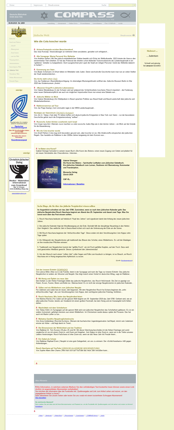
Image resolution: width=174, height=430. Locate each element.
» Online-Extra (58, 415)
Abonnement (62, 23)
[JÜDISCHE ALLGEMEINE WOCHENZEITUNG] (81, 348)
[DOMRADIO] (62, 270)
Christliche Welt (14, 74)
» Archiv (102, 415)
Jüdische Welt (14, 70)
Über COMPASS (110, 23)
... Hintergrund (14, 49)
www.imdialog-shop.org (19, 193)
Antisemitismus (14, 63)
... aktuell (12, 46)
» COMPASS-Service (92, 415)
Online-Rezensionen (16, 77)
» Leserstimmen (79, 415)
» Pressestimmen (68, 415)
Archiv (120, 23)
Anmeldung (51, 23)
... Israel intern (14, 53)
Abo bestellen (40, 398)
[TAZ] (55, 79)
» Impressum (48, 415)
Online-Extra (73, 23)
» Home (40, 415)
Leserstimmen (97, 23)
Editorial (12, 39)
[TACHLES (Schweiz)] (65, 113)
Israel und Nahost (15, 42)
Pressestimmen (85, 23)
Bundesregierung (126, 260)
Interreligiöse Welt (15, 67)
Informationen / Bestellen (73, 184)
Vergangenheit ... (15, 60)
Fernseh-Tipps (14, 81)
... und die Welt (14, 56)
